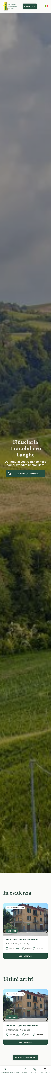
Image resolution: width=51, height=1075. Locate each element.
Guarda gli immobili (28, 474)
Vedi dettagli (25, 956)
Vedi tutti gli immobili (25, 1058)
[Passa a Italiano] (46, 6)
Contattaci (29, 6)
